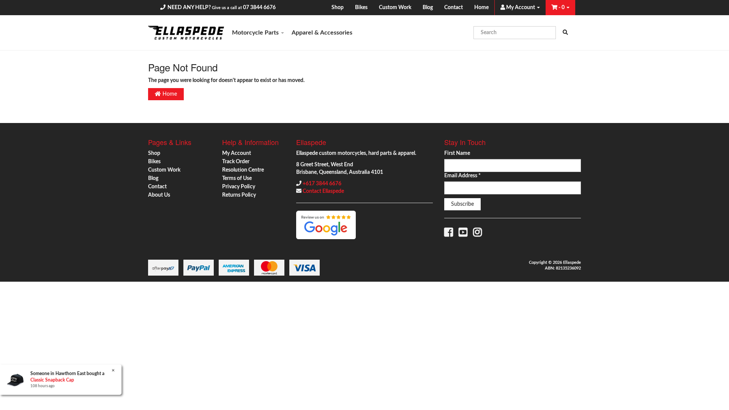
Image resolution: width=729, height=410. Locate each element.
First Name (457, 153)
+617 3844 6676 (322, 183)
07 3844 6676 (259, 7)
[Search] (565, 33)
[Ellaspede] (186, 32)
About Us (159, 195)
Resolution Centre (243, 170)
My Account (236, 153)
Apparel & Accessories (322, 33)
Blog (428, 7)
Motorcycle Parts (256, 33)
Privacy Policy (238, 186)
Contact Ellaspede (323, 191)
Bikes (361, 7)
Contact (453, 7)
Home (481, 7)
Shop (337, 7)
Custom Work (395, 7)
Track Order (235, 161)
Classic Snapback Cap (52, 380)
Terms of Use (237, 178)
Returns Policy (239, 195)
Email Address (462, 175)
